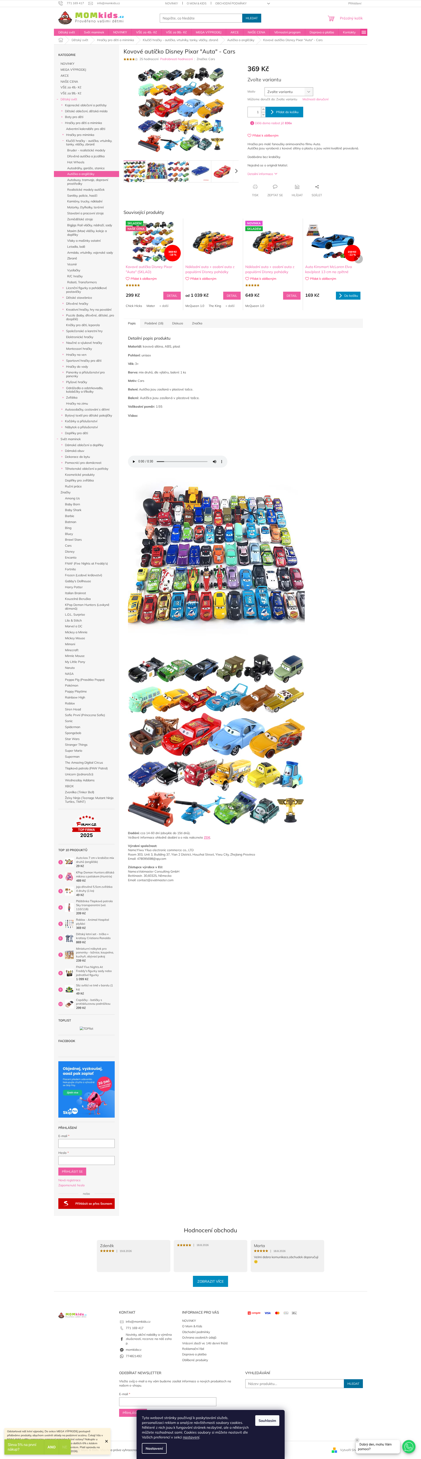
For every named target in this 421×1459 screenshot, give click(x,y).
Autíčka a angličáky (80, 174)
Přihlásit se (72, 1172)
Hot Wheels (75, 162)
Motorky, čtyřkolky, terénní (85, 207)
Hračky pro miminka (80, 135)
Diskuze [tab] (177, 323)
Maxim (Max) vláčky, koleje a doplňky (87, 233)
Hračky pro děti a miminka (83, 123)
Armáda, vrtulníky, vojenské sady (90, 253)
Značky (65, 492)
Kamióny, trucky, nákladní (84, 201)
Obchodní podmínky (231, 3)
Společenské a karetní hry (84, 331)
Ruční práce (73, 486)
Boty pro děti (74, 117)
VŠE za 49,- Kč (71, 87)
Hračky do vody (77, 367)
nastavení (191, 1437)
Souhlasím (267, 1420)
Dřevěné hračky (77, 304)
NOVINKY (171, 3)
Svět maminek (71, 439)
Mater (151, 306)
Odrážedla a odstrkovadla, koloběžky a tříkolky (84, 390)
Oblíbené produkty (195, 1360)
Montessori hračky (79, 349)
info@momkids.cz (138, 1322)
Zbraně (72, 258)
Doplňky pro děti (76, 433)
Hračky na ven (76, 355)
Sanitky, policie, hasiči (82, 196)
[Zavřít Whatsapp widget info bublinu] (357, 1440)
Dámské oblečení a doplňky (84, 445)
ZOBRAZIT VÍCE (210, 1281)
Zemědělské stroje (80, 219)
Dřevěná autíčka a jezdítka (86, 156)
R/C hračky (75, 276)
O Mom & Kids (196, 3)
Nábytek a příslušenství (81, 427)
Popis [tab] (132, 323)
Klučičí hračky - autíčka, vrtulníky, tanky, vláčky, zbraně (89, 142)
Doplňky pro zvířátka (79, 480)
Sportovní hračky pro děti (83, 361)
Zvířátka (71, 397)
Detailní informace (260, 174)
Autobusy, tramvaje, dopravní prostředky (87, 182)
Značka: (206, 59)
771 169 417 (134, 1328)
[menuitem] (66, 32)
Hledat (252, 18)
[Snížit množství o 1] (263, 114)
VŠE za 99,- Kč (71, 93)
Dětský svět (69, 99)
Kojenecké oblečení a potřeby (86, 105)
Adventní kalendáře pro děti (85, 129)
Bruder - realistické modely (86, 150)
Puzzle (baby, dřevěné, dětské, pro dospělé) (90, 317)
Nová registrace (69, 1180)
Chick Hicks (134, 306)
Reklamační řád (193, 1349)
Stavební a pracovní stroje (85, 213)
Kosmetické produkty (80, 475)
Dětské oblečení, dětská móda (86, 111)
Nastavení (154, 1448)
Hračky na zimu (77, 403)
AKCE (65, 76)
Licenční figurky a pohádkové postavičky (86, 290)
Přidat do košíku (287, 112)
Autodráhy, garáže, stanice (86, 168)
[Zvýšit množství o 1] (263, 109)
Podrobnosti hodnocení (176, 59)
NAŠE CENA (69, 82)
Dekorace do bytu (77, 457)
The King (215, 306)
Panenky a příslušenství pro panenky (85, 374)
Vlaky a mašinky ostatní (84, 241)
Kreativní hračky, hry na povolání (88, 310)
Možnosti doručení (315, 99)
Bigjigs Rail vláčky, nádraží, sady (89, 225)
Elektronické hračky (79, 337)
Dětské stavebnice (79, 298)
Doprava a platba (194, 1354)
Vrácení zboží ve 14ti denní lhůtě (205, 1343)
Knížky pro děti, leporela (83, 325)
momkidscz (133, 1350)
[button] (408, 1446)
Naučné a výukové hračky (84, 343)
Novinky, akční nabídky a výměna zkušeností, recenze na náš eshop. (149, 1339)
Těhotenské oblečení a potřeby (86, 469)
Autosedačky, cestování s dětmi (87, 409)
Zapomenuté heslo (71, 1185)
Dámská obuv (74, 451)
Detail (172, 296)
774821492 (134, 1356)
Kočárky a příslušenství (81, 421)
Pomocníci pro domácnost (83, 463)
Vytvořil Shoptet (351, 1450)
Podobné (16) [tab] (154, 323)
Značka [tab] (197, 323)
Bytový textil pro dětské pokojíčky (88, 415)
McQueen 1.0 (194, 306)
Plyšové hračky (76, 382)
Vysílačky (73, 270)
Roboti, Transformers (82, 282)
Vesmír (72, 264)
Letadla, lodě (76, 247)
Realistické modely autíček (86, 190)
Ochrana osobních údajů (199, 1337)
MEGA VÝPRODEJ (73, 70)
